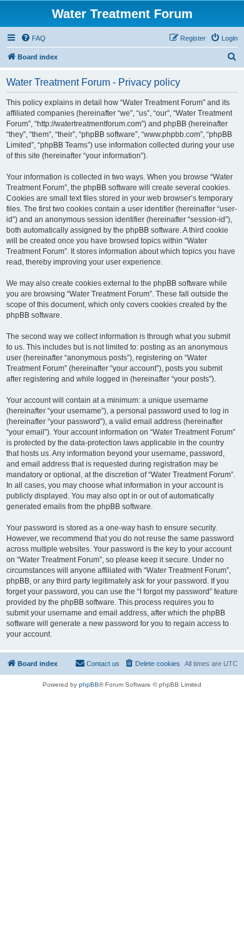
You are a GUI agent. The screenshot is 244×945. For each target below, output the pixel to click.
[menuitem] (33, 38)
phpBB (89, 684)
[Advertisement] (122, 817)
